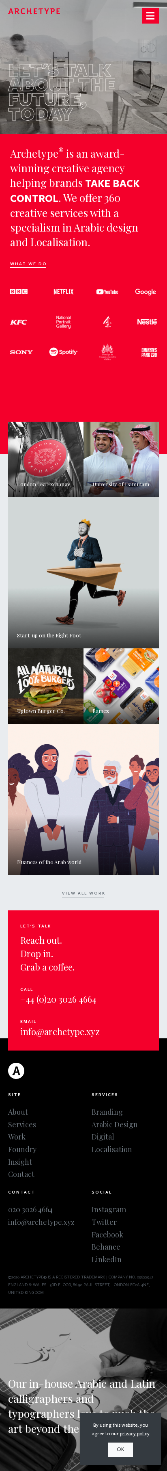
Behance (106, 1247)
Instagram (109, 1209)
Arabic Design (115, 1124)
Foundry (22, 1149)
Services (22, 1124)
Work (17, 1137)
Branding (107, 1112)
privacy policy (135, 1433)
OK (120, 1449)
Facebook (107, 1234)
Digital (103, 1137)
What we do (28, 263)
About (18, 1112)
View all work (83, 893)
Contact (21, 1174)
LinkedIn (107, 1259)
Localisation (112, 1149)
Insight (20, 1162)
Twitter (104, 1222)
